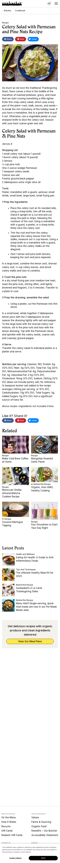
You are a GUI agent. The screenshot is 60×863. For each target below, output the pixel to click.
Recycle (5, 826)
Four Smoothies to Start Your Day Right (44, 526)
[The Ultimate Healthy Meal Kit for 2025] (8, 574)
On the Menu (8, 817)
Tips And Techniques (26, 569)
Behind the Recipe (42, 484)
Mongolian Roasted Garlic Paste (42, 460)
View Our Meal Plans (30, 641)
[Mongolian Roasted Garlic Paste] (44, 445)
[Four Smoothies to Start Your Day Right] (44, 511)
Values (35, 817)
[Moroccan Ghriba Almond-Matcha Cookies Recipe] (15, 476)
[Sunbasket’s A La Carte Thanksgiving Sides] (8, 590)
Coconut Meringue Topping (12, 524)
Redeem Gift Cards (11, 835)
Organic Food (38, 826)
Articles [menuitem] (7, 10)
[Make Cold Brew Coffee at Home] (15, 445)
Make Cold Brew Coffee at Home (15, 460)
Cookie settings (15, 858)
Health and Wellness (25, 554)
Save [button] (21, 39)
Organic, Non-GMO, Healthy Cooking (42, 489)
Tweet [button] (34, 39)
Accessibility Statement (44, 835)
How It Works (8, 822)
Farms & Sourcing (41, 822)
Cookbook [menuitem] (20, 10)
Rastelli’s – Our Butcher (44, 830)
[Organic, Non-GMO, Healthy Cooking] (44, 474)
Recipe (5, 22)
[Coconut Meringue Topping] (15, 509)
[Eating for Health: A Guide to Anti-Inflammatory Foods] (8, 559)
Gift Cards (7, 830)
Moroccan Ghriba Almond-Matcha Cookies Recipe (11, 493)
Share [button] (9, 39)
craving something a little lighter (35, 98)
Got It (43, 858)
